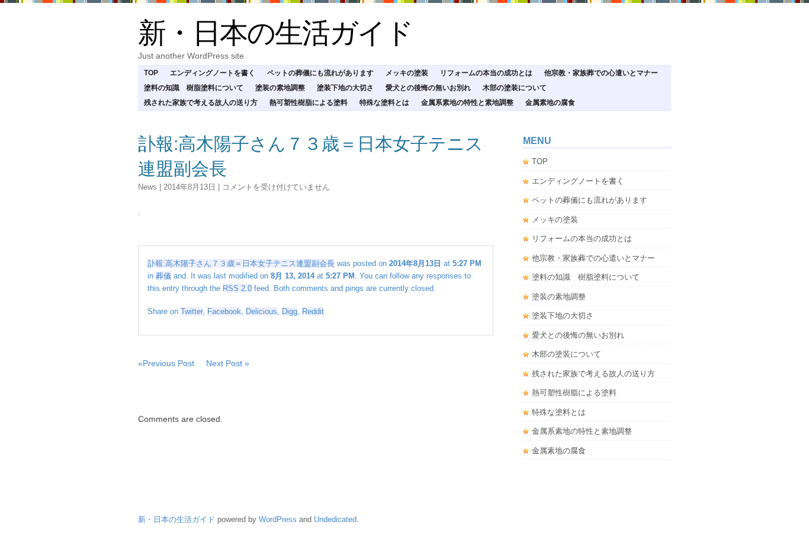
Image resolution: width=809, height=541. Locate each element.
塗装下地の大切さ (345, 88)
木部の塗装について (515, 88)
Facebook (224, 311)
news (147, 187)
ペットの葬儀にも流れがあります (320, 73)
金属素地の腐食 (550, 102)
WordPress (278, 519)
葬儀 (163, 275)
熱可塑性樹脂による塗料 (308, 102)
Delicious (261, 311)
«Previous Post (166, 363)
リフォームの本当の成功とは (486, 73)
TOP (151, 73)
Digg (289, 311)
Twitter (192, 311)
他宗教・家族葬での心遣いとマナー (601, 73)
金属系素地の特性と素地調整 (467, 102)
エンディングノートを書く (212, 73)
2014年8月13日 (189, 187)
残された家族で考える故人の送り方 (201, 102)
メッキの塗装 (407, 73)
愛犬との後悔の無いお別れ (428, 88)
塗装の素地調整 (280, 88)
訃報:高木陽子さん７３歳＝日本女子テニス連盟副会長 (241, 263)
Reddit (313, 311)
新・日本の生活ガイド (275, 33)
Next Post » (227, 363)
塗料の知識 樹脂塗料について (193, 88)
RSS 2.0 (237, 288)
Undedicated (335, 519)
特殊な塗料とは (384, 102)
